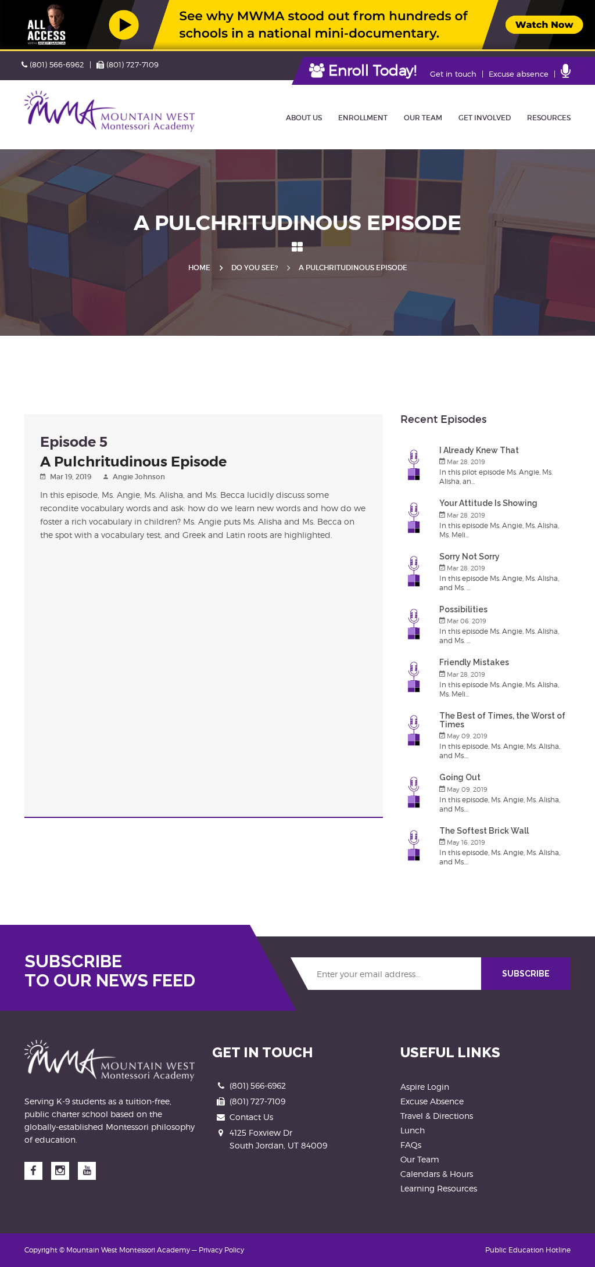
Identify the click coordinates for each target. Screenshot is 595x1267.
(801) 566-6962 (56, 64)
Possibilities (463, 609)
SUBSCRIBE (526, 973)
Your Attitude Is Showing (488, 503)
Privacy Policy (221, 1250)
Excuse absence (519, 73)
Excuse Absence (432, 1101)
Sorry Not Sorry (469, 556)
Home (199, 267)
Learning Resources (438, 1188)
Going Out (460, 777)
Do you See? (254, 267)
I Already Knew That (479, 450)
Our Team (419, 1159)
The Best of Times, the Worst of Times (502, 720)
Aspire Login (424, 1087)
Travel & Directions (436, 1116)
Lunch (412, 1130)
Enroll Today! (370, 70)
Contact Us (251, 1117)
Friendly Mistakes (474, 662)
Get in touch (453, 73)
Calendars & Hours (436, 1174)
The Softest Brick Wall (484, 830)
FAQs (410, 1145)
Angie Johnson (139, 476)
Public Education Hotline (528, 1250)
